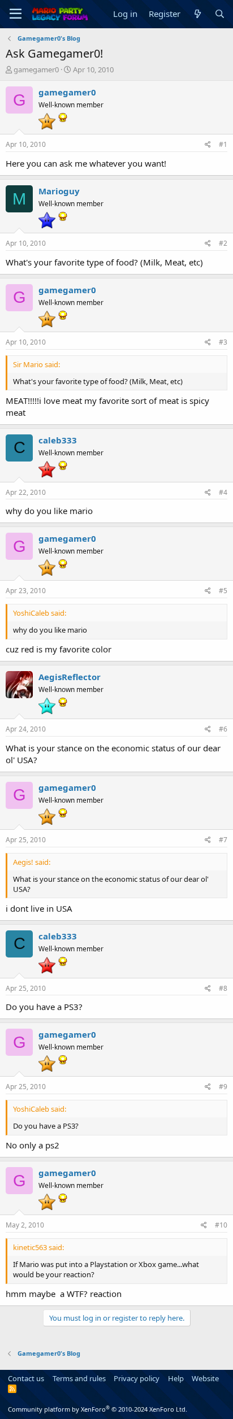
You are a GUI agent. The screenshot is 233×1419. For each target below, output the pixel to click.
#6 (223, 729)
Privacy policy (136, 1378)
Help (176, 1378)
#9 (223, 1086)
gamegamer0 (36, 69)
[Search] (220, 13)
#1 (223, 144)
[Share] (208, 144)
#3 (223, 342)
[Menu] (15, 14)
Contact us (26, 1378)
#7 (223, 840)
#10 (221, 1225)
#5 (223, 590)
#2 (223, 243)
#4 (223, 492)
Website (205, 1378)
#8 (223, 988)
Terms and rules (79, 1378)
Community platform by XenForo (97, 1409)
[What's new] (197, 13)
